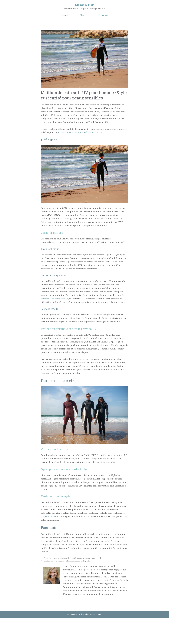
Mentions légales (88, 614)
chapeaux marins (49, 516)
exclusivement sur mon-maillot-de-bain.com (80, 132)
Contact (99, 614)
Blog (82, 15)
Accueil (64, 15)
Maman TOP (84, 5)
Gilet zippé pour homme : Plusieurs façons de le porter (67, 561)
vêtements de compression (54, 298)
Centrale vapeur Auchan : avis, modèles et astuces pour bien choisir (73, 558)
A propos (103, 15)
